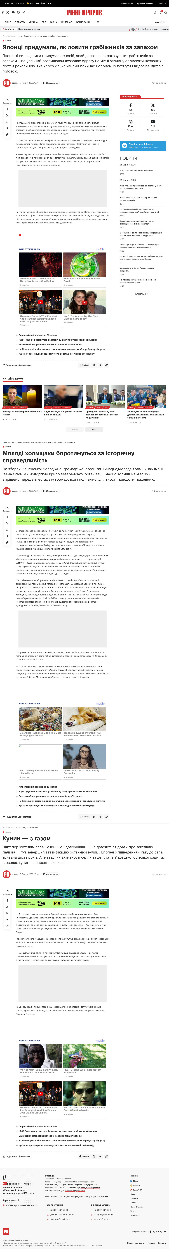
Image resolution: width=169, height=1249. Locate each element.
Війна (6, 407)
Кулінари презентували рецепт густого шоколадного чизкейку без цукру (57, 354)
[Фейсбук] (2, 12)
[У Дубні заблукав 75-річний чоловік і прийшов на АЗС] (63, 396)
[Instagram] (130, 126)
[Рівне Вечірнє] (6, 1231)
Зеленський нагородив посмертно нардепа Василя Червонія (50, 344)
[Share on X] (7, 115)
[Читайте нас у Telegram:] (124, 145)
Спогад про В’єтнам (27, 29)
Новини (8, 40)
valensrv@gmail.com (86, 1182)
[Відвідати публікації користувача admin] (7, 83)
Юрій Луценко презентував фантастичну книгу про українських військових (58, 340)
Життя (48, 407)
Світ (106, 407)
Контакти (162, 3)
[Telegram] (23, 12)
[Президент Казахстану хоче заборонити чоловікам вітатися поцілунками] (105, 396)
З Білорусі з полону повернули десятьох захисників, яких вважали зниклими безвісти (145, 415)
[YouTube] (13, 12)
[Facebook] (130, 109)
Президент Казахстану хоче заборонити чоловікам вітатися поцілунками (102, 415)
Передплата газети (144, 3)
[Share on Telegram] (7, 128)
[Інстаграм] (18, 12)
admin (15, 83)
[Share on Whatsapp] (7, 121)
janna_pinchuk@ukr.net (90, 1188)
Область (67, 407)
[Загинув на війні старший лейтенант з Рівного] (22, 396)
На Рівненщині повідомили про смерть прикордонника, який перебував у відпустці (62, 349)
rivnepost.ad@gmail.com (75, 1190)
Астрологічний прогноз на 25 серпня (38, 335)
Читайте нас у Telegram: (141, 144)
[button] (155, 12)
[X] (8, 12)
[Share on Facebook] (7, 109)
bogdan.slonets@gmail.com (86, 1185)
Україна (149, 407)
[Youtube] (153, 126)
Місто (14, 407)
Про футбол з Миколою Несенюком (153, 29)
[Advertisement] (62, 188)
